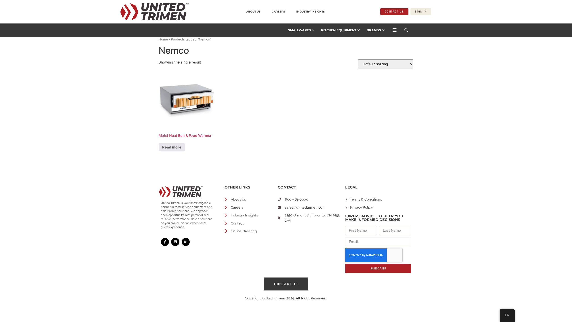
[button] (406, 30)
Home (163, 39)
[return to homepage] (100, 11)
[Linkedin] (175, 242)
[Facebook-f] (165, 242)
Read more (171, 147)
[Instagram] (186, 242)
